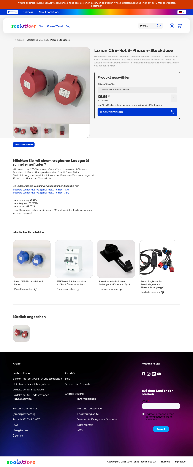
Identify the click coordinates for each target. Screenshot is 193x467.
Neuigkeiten (20, 430)
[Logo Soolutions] (23, 25)
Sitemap (165, 462)
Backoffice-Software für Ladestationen (37, 378)
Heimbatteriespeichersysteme (32, 384)
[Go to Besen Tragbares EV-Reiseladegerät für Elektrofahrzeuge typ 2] (158, 267)
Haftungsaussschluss (90, 408)
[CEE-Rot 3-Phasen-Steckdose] (21, 333)
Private (12, 12)
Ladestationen (22, 373)
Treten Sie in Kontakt (26, 408)
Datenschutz (85, 424)
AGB (80, 430)
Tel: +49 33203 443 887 (26, 419)
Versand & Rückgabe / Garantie (97, 419)
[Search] (159, 26)
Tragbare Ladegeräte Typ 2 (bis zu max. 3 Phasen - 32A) (41, 192)
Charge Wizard (74, 393)
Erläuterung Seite (88, 414)
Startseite (32, 40)
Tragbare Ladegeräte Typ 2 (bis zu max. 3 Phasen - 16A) (41, 189)
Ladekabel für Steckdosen (29, 389)
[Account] (172, 26)
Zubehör (70, 373)
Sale (67, 378)
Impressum (180, 462)
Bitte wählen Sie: (107, 84)
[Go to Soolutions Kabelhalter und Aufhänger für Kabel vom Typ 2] (116, 267)
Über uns (18, 435)
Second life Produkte (78, 384)
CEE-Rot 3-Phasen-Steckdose (54, 40)
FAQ (15, 424)
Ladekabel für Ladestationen (31, 395)
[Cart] (179, 26)
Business (28, 12)
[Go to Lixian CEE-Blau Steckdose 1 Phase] (32, 267)
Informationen (24, 144)
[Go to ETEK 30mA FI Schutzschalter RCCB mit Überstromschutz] (74, 267)
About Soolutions (49, 12)
